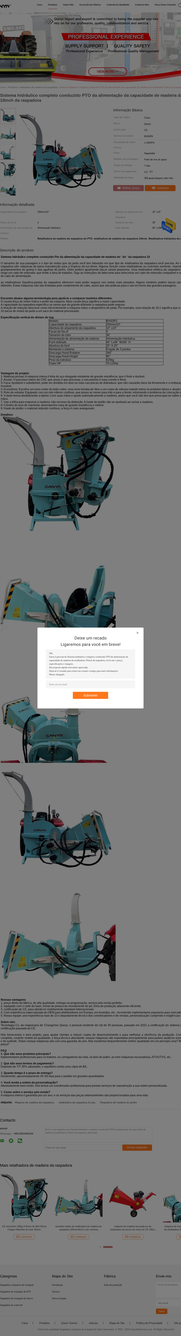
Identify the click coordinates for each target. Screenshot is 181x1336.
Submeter (90, 695)
